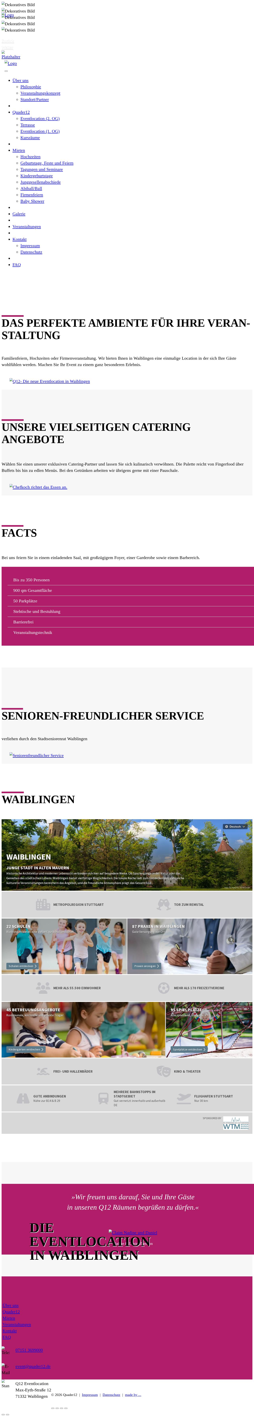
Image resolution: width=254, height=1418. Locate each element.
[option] (127, 24)
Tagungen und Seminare (41, 169)
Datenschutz (31, 251)
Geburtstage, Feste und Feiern (46, 162)
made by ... (133, 1395)
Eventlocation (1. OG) (40, 131)
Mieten (19, 150)
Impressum (30, 245)
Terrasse (27, 124)
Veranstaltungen (27, 226)
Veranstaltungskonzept (40, 93)
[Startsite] (8, 14)
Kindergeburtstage (36, 175)
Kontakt (20, 239)
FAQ (17, 264)
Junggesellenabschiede (40, 182)
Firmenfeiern (31, 194)
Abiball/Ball (31, 188)
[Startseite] (11, 56)
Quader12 (21, 112)
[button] (14, 41)
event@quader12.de (33, 1366)
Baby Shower (32, 201)
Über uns (21, 80)
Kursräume (30, 137)
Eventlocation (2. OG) (40, 118)
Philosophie (30, 86)
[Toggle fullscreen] (61, 1408)
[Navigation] (6, 71)
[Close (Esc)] (52, 1408)
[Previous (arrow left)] (3, 1414)
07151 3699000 (29, 1349)
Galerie (19, 213)
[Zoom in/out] (65, 1408)
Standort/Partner (34, 99)
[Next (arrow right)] (7, 1414)
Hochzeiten (30, 156)
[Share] (57, 1408)
